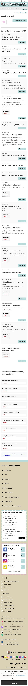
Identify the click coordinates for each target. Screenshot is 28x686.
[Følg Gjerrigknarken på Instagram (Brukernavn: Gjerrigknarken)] (8, 657)
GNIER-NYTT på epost (9, 514)
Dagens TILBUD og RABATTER (10, 527)
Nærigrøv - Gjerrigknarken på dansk (11, 644)
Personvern (8, 492)
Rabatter (25, 5)
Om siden (7, 470)
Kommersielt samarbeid (12, 506)
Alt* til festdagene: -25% (10, 206)
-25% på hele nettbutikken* (11, 185)
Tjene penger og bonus (9, 533)
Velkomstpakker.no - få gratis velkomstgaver (13, 621)
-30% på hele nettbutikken (11, 305)
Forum (4, 5)
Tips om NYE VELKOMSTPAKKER (10, 518)
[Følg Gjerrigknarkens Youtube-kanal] (14, 657)
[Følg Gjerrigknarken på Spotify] (17, 657)
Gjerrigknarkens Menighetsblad (10, 524)
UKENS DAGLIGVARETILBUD (10, 529)
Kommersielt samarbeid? (14, 571)
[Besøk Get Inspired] (4, 22)
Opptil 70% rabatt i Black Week (12, 175)
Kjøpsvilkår (8, 501)
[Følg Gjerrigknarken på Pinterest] (25, 657)
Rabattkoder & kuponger (8, 8)
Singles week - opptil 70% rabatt (13, 125)
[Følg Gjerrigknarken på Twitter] (22, 657)
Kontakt (7, 479)
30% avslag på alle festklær (11, 98)
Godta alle (14, 683)
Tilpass (14, 678)
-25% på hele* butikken (10, 327)
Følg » (22, 549)
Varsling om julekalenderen (10, 535)
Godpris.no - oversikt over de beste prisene (13, 626)
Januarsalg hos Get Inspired (11, 272)
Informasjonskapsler (11, 497)
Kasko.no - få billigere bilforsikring (11, 631)
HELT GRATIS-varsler (8, 520)
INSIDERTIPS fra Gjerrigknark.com (11, 516)
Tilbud (20, 5)
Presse (6, 483)
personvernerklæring (20, 675)
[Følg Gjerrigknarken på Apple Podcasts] (20, 657)
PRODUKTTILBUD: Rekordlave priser (11, 522)
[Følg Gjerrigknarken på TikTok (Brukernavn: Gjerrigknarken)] (2, 657)
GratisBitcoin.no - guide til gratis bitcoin (12, 629)
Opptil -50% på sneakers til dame (13, 155)
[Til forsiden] (2, 3)
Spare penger (10, 5)
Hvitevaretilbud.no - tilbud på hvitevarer (12, 634)
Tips (5, 474)
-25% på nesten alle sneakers (12, 251)
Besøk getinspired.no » (20, 20)
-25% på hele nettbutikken (11, 228)
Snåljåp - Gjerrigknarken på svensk (11, 642)
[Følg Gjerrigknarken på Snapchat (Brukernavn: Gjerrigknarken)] (5, 657)
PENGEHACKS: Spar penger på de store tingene (13, 531)
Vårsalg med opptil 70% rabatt (12, 165)
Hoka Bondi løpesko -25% (11, 83)
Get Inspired (18, 8)
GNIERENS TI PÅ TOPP (9, 525)
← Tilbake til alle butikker (20, 12)
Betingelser (8, 488)
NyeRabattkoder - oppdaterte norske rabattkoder (14, 624)
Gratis (16, 5)
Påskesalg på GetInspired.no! (12, 135)
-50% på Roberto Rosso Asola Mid (14, 73)
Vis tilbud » (22, 42)
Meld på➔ (22, 538)
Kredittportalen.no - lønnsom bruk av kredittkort (14, 618)
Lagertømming (7, 61)
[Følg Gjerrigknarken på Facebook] (11, 657)
